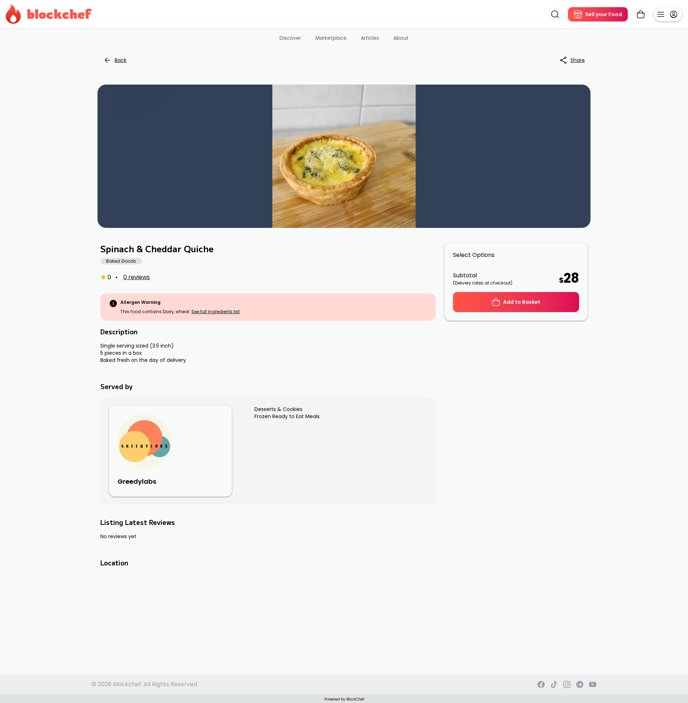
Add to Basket (521, 302)
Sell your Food (603, 14)
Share (577, 60)
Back (120, 60)
